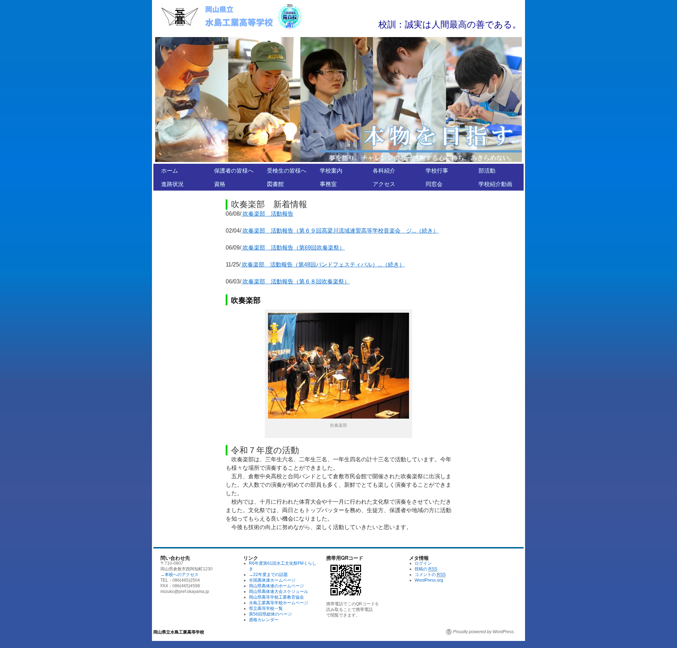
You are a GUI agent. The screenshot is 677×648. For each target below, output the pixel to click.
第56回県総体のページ (270, 614)
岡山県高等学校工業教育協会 (276, 597)
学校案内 (331, 170)
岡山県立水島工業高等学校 (178, 632)
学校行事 (437, 170)
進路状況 (172, 184)
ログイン (423, 563)
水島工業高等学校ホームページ (278, 602)
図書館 (275, 184)
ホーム (169, 170)
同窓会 (434, 184)
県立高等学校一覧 (266, 608)
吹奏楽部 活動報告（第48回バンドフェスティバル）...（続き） (322, 265)
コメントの (430, 574)
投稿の (426, 568)
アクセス (384, 184)
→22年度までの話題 (268, 574)
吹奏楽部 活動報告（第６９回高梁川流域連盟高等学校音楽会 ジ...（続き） (340, 231)
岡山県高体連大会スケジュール (278, 591)
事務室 (328, 184)
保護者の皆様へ (234, 170)
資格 (219, 184)
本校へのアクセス (182, 574)
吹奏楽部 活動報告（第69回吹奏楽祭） (293, 248)
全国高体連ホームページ (272, 580)
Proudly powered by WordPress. (484, 631)
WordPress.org (429, 580)
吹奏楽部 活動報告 (267, 214)
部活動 (486, 170)
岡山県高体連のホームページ (276, 585)
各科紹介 (384, 170)
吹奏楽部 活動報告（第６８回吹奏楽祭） (295, 281)
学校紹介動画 (495, 184)
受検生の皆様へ (286, 170)
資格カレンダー (264, 619)
